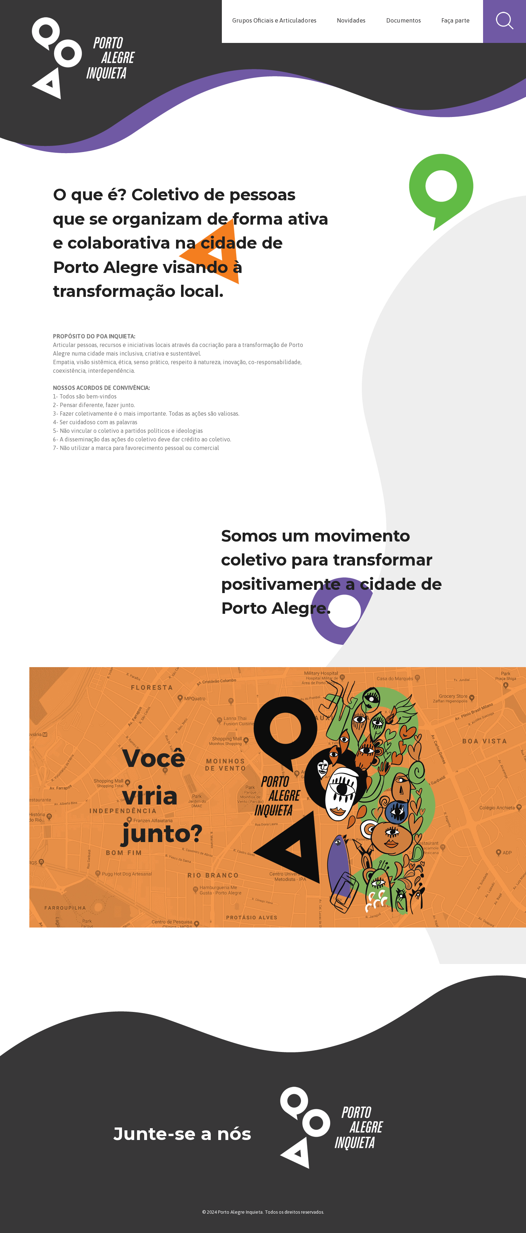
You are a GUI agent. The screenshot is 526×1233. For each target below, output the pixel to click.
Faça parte (455, 20)
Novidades (351, 20)
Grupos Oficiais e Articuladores (274, 20)
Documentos (403, 20)
